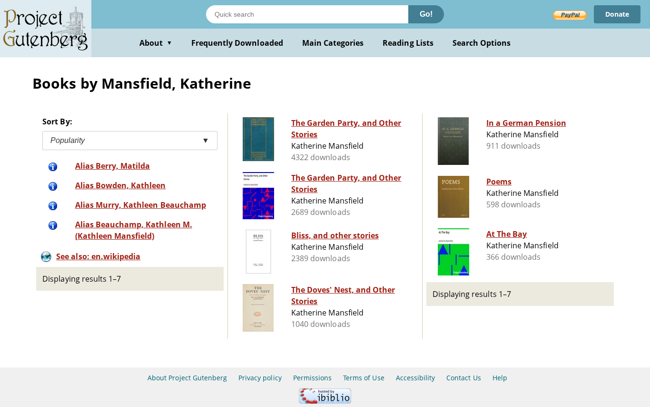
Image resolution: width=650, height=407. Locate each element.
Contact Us (463, 377)
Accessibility (415, 377)
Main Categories (333, 43)
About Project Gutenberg (187, 377)
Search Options (482, 43)
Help (499, 377)
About (155, 43)
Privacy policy (260, 377)
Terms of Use (363, 377)
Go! (426, 14)
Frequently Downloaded (237, 43)
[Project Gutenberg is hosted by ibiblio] (325, 401)
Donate (617, 14)
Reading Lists (408, 43)
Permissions (312, 377)
